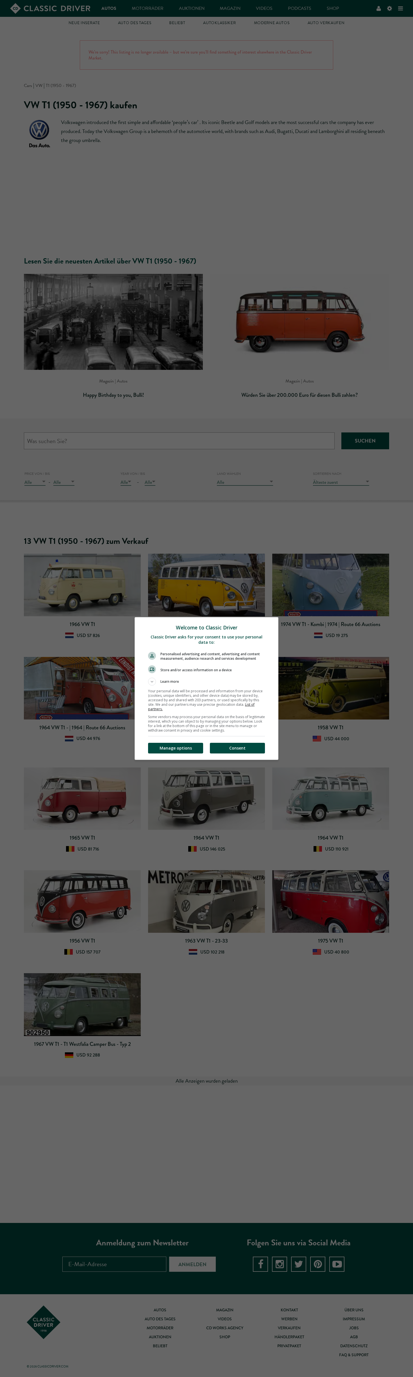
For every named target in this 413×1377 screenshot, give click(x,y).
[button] (206, 682)
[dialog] (206, 688)
